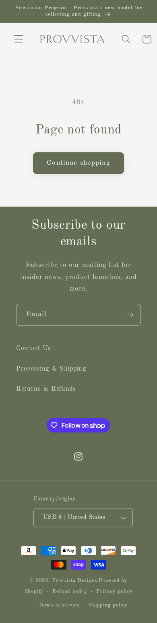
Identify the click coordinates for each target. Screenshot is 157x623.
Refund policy (69, 591)
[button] (18, 39)
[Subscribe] (130, 315)
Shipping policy (108, 605)
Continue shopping (78, 163)
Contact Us (33, 348)
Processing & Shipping (51, 369)
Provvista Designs (74, 580)
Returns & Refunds (46, 389)
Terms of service (59, 605)
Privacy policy (114, 591)
